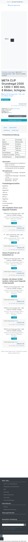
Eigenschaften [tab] (13, 127)
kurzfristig (16, 245)
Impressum (6, 492)
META (10, 112)
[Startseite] (13, 8)
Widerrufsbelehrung (8, 494)
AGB (4, 489)
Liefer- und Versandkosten (10, 484)
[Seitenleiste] (8, 41)
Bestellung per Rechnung (9, 509)
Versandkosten (23, 105)
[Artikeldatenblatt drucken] (3, 80)
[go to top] (1, 535)
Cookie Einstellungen (8, 500)
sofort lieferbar (17, 108)
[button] (17, 8)
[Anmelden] (25, 525)
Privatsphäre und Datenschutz (11, 486)
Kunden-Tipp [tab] (15, 130)
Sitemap (5, 506)
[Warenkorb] (21, 8)
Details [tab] (5, 127)
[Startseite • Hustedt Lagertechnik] (14, 5)
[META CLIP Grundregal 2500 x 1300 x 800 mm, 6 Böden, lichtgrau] (14, 95)
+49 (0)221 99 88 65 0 (17, 2)
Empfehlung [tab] (7, 130)
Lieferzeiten (6, 497)
